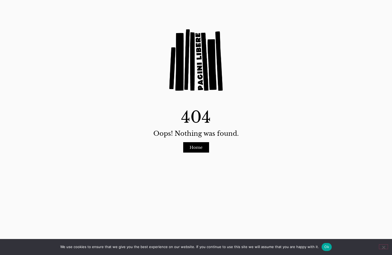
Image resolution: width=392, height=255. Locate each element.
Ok (326, 247)
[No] (383, 246)
